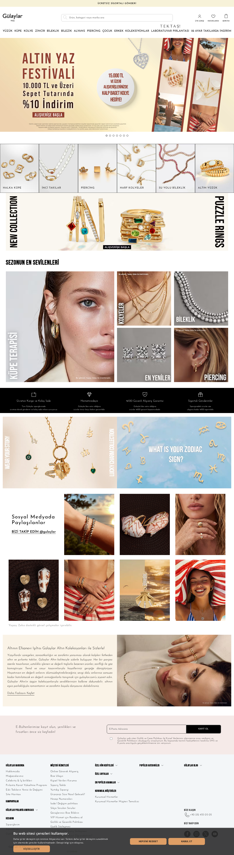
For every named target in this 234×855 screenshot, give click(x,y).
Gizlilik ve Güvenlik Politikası (66, 822)
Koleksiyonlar (137, 31)
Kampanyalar (12, 801)
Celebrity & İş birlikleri (19, 780)
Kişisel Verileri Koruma (63, 780)
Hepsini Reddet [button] (148, 841)
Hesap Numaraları (61, 799)
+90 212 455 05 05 (201, 814)
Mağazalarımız (15, 776)
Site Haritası (13, 794)
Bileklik (53, 31)
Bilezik (66, 31)
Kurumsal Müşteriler (105, 791)
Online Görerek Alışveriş (64, 771)
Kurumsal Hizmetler (106, 797)
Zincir (40, 31)
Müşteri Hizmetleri (59, 765)
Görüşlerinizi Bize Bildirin (64, 813)
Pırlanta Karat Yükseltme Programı (26, 785)
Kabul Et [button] (186, 841)
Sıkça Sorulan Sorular (63, 808)
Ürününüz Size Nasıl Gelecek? (67, 794)
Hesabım (10, 818)
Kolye (28, 31)
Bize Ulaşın (56, 776)
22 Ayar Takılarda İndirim (211, 31)
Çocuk (107, 31)
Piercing (93, 31)
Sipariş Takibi (58, 785)
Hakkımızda (13, 771)
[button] (106, 136)
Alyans (79, 31)
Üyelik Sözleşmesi (60, 826)
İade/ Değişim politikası (64, 803)
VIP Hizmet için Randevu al (66, 817)
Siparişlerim (13, 824)
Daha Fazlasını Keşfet (20, 693)
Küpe (18, 31)
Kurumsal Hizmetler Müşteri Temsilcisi (117, 801)
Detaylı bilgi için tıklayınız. (70, 842)
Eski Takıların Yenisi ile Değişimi (24, 789)
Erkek (118, 31)
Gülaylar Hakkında (15, 765)
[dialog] (117, 841)
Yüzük (7, 31)
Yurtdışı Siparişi (59, 789)
